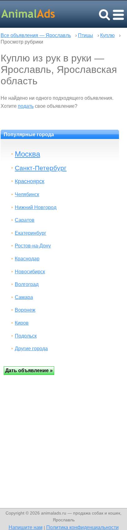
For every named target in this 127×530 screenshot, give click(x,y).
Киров (22, 323)
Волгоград (27, 284)
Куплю (107, 35)
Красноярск (29, 181)
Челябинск (27, 194)
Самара (24, 297)
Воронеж (25, 310)
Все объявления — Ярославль (36, 35)
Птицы (85, 35)
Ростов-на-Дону (33, 245)
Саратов (25, 220)
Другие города (31, 348)
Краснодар (27, 258)
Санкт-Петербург (41, 167)
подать (26, 106)
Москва (27, 154)
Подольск (26, 336)
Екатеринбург (30, 233)
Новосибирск (30, 271)
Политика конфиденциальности (82, 527)
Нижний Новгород (35, 207)
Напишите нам (26, 527)
